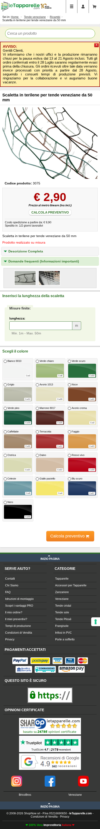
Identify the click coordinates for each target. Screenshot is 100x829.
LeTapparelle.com (20, 6)
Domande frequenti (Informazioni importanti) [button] (43, 261)
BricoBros (25, 794)
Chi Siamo (11, 585)
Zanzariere (62, 592)
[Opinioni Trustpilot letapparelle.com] (50, 736)
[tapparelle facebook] (50, 777)
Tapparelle (62, 578)
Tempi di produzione (18, 626)
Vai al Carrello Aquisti (94, 6)
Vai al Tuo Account (83, 6)
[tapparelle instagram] (16, 777)
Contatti (10, 578)
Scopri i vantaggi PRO (19, 605)
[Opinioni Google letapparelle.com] (50, 753)
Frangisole (62, 626)
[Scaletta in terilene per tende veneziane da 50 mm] (50, 143)
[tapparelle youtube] (83, 777)
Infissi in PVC (63, 632)
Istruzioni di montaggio (19, 599)
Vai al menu (71, 6)
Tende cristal (63, 605)
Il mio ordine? (13, 612)
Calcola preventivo (50, 212)
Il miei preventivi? (16, 619)
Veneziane (62, 599)
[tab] (50, 251)
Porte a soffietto (65, 639)
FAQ (7, 592)
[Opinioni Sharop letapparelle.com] (50, 718)
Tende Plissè (63, 619)
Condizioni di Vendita (18, 632)
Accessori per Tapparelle (71, 585)
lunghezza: (17, 318)
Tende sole (62, 612)
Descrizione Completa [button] (25, 251)
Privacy (9, 639)
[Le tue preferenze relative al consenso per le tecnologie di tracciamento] (95, 621)
